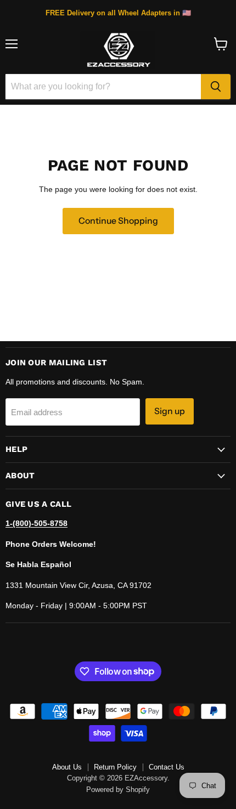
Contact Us (166, 767)
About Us (67, 767)
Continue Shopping (118, 221)
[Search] (216, 86)
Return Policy (115, 767)
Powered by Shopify (118, 789)
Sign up (169, 411)
